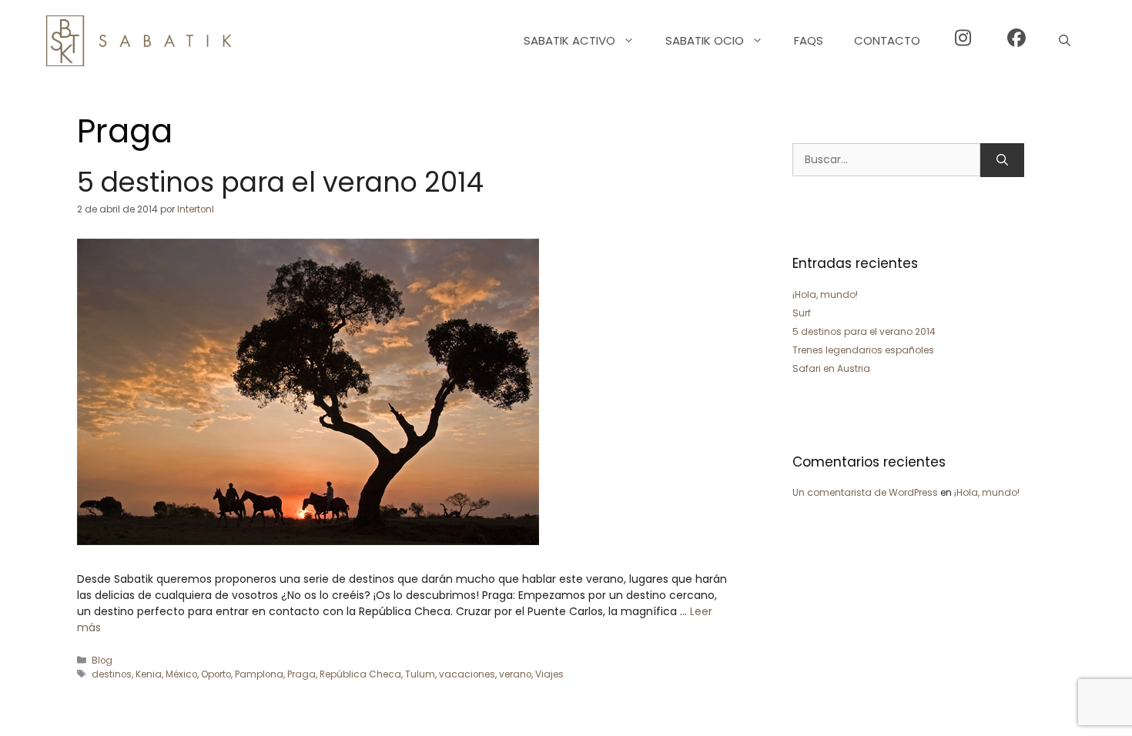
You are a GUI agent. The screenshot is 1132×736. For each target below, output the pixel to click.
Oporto (216, 674)
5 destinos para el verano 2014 (280, 182)
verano (515, 674)
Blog (102, 660)
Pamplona (259, 674)
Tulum (420, 674)
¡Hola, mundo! (825, 294)
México (181, 674)
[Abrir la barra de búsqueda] (1064, 41)
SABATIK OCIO (704, 40)
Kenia (149, 674)
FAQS (808, 40)
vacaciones (467, 674)
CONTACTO (887, 40)
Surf (801, 312)
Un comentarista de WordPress (865, 492)
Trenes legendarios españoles (863, 349)
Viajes (549, 674)
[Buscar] (1002, 160)
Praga (301, 674)
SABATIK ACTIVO (569, 40)
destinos (112, 674)
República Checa (360, 674)
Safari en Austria (831, 368)
